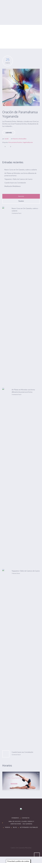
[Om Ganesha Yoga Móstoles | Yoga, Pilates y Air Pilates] (21, 809)
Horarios (15, 818)
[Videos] (21, 839)
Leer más (8, 133)
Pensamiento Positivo (15, 142)
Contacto (25, 818)
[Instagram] (28, 839)
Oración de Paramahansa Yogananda (20, 114)
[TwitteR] (7, 839)
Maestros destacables (19, 139)
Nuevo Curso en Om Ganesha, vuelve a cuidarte (20, 170)
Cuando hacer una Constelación (15, 183)
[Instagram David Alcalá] (35, 839)
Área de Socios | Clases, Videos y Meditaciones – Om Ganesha (21, 823)
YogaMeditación (28, 142)
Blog (15, 827)
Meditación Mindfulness (12, 186)
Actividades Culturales (29, 827)
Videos (7, 827)
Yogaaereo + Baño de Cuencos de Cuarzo (18, 179)
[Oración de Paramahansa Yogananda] (21, 87)
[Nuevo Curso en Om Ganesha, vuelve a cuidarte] (5, 295)
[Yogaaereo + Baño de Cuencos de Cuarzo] (5, 658)
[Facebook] (14, 839)
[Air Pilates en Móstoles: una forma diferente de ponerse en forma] (5, 476)
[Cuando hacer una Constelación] (5, 753)
